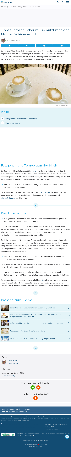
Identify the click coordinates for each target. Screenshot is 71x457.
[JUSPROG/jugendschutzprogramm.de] (8, 434)
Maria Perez (12, 361)
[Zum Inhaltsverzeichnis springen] (35, 205)
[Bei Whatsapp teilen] (61, 45)
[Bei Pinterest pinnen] (44, 45)
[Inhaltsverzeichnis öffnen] (67, 437)
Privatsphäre (44, 440)
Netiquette (28, 409)
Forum (3, 409)
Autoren (12, 412)
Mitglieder (19, 409)
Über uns (4, 412)
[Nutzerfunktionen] (62, 2)
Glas (43, 280)
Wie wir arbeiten (21, 412)
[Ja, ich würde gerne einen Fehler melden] (35, 398)
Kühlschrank (46, 192)
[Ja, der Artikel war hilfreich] (33, 387)
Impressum (26, 440)
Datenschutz (35, 440)
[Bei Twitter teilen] (26, 45)
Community (11, 409)
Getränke (13, 7)
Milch (35, 171)
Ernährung (4, 7)
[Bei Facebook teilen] (9, 45)
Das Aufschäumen (13, 123)
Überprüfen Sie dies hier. (51, 430)
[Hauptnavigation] (67, 2)
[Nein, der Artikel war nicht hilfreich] (38, 387)
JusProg (32, 435)
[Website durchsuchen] (58, 2)
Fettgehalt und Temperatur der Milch (21, 118)
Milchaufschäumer (8, 198)
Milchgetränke (22, 7)
